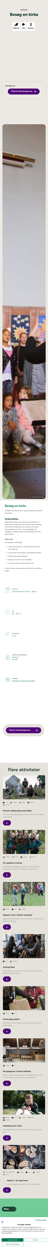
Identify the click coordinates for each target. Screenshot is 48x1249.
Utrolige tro (16, 681)
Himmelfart (30, 681)
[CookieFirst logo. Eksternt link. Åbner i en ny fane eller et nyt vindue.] (2, 1222)
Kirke (23, 681)
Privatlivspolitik (40, 1220)
